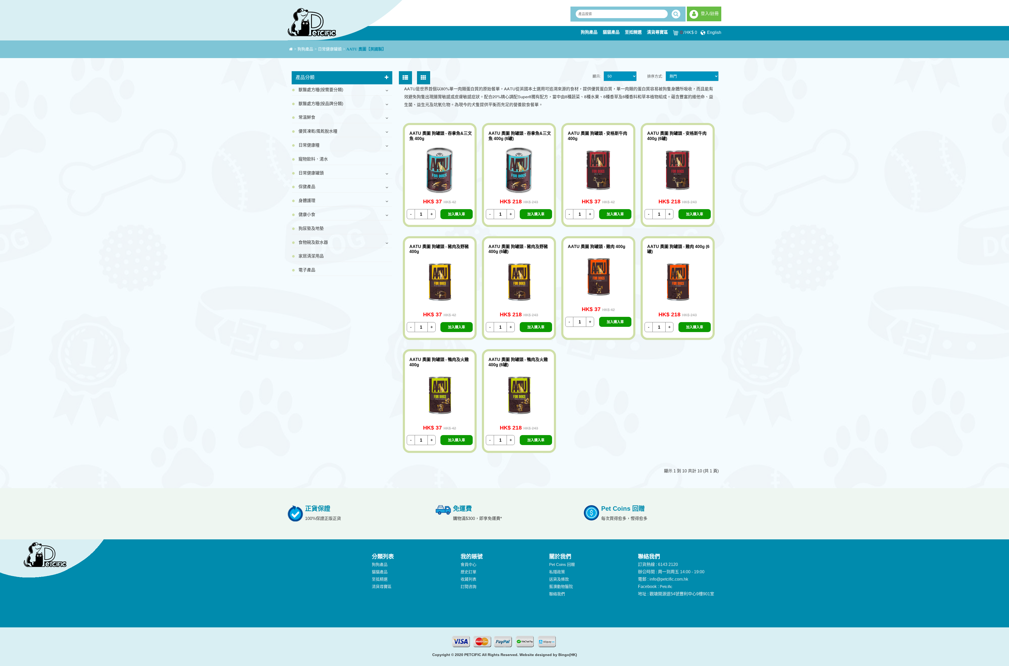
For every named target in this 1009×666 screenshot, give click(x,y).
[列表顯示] (405, 77)
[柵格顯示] (423, 77)
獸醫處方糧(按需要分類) (320, 89)
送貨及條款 (559, 579)
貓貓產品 (611, 32)
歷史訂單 (468, 572)
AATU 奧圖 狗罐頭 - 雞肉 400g (596, 246)
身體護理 (306, 200)
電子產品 (306, 270)
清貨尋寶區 (657, 32)
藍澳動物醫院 (561, 586)
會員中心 (468, 564)
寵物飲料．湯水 (313, 159)
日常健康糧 (309, 145)
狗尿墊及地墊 (311, 228)
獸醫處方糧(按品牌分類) (320, 103)
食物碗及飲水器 (313, 242)
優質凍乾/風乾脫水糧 (317, 131)
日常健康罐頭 (330, 49)
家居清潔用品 (311, 256)
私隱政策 (557, 572)
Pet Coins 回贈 (562, 564)
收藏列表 (468, 579)
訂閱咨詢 (468, 586)
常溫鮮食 (306, 117)
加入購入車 (456, 214)
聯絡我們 (557, 594)
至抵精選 (633, 32)
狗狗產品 (589, 32)
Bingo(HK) (567, 655)
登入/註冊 (710, 13)
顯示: (597, 76)
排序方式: (655, 76)
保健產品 (306, 186)
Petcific (666, 586)
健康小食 (306, 214)
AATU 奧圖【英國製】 (366, 49)
